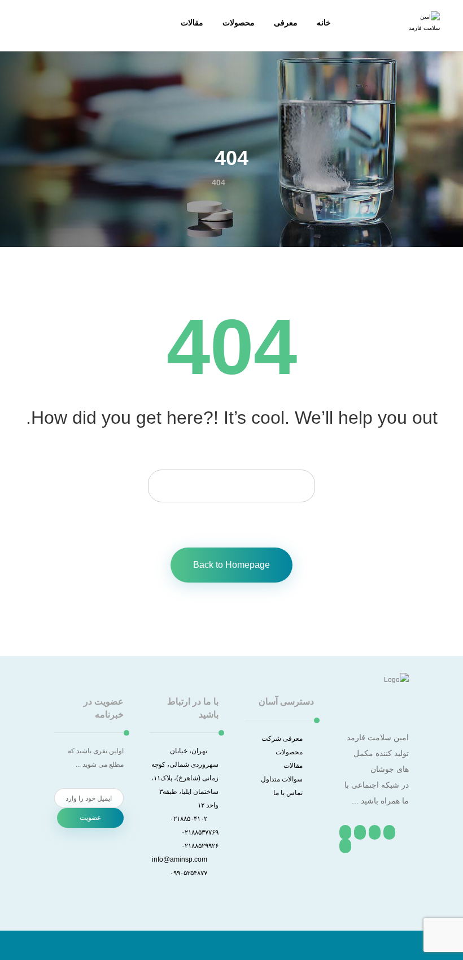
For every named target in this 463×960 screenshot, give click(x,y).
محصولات (289, 752)
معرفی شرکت (282, 738)
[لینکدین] (345, 832)
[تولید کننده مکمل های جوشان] (423, 28)
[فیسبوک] (389, 832)
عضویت (90, 818)
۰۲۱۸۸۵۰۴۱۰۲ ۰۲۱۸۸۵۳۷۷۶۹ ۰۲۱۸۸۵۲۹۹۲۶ (194, 832)
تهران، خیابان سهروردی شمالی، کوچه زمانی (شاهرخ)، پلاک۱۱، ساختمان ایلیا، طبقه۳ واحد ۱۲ (185, 778)
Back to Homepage (231, 565)
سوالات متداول (282, 779)
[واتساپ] (345, 846)
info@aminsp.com (179, 859)
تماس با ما (288, 793)
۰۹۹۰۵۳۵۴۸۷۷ (188, 873)
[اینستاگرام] (360, 832)
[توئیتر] (375, 832)
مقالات (293, 766)
